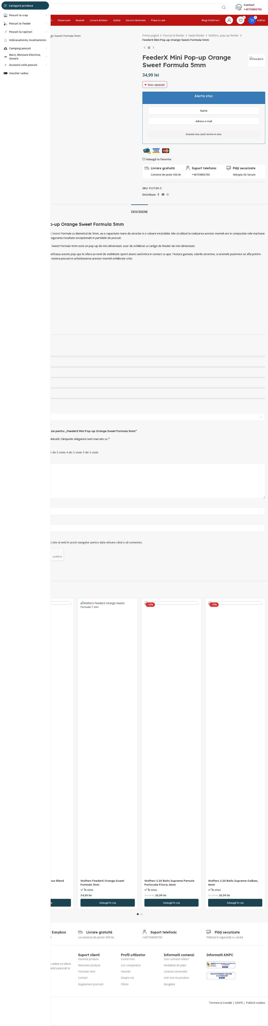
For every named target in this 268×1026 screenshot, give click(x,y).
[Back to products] (149, 48)
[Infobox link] (201, 171)
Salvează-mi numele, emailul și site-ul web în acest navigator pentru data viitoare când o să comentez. (78, 542)
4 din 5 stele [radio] (74, 452)
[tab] (139, 210)
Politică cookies (255, 1002)
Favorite (126, 971)
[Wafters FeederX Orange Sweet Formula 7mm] (107, 739)
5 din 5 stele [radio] (90, 452)
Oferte (125, 984)
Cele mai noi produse (176, 977)
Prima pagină (150, 35)
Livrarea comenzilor (175, 971)
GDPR (239, 1002)
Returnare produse (89, 965)
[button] (107, 903)
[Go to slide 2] (141, 914)
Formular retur (86, 971)
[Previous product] (144, 48)
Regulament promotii (90, 984)
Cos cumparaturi (131, 965)
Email (18, 521)
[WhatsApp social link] (167, 194)
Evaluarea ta (23, 447)
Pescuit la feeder (173, 35)
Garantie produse (88, 959)
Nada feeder (196, 35)
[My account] (229, 20)
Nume (19, 504)
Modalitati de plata (175, 965)
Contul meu (128, 959)
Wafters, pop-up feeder (224, 35)
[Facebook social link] (158, 194)
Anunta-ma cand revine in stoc (204, 134)
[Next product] (153, 48)
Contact (82, 977)
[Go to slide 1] (138, 914)
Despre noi (127, 977)
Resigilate (169, 984)
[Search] (224, 7)
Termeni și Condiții (220, 1002)
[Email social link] (163, 194)
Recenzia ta (22, 460)
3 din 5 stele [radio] (58, 452)
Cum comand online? (176, 959)
